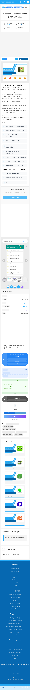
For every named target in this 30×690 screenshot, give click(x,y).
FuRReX (9, 24)
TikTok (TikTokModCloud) (15, 629)
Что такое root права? (15, 594)
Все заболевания (18, 434)
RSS (15, 658)
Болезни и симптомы (8, 426)
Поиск (24, 1)
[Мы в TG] (20, 413)
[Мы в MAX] (15, 416)
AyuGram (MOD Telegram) (15, 621)
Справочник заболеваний (12, 424)
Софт (15, 688)
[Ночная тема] (21, 2)
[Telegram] (8, 286)
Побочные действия (7, 434)
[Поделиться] (22, 286)
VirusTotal (14, 380)
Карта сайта (15, 655)
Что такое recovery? (15, 597)
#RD (3, 7)
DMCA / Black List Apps (15, 652)
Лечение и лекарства (22, 432)
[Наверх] (15, 405)
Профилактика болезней (9, 432)
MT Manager (15, 580)
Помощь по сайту (15, 571)
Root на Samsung (15, 606)
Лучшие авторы (15, 568)
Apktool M (15, 577)
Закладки (21, 688)
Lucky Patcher (15, 583)
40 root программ (15, 603)
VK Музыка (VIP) (15, 618)
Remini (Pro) (15, 635)
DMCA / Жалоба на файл (15, 650)
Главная (3, 688)
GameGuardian (15, 586)
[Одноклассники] (15, 286)
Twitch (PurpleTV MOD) (15, 632)
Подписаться (15, 197)
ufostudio (25, 306)
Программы (9, 7)
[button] (26, 246)
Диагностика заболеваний (9, 429)
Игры (9, 688)
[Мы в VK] (9, 413)
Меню (28, 1)
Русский (26, 303)
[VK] (11, 286)
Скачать (24, 59)
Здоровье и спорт (18, 7)
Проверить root (15, 600)
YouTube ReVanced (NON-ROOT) (15, 626)
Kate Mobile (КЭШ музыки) (15, 623)
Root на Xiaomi (15, 609)
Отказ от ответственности (15, 647)
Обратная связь (15, 644)
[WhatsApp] (18, 286)
